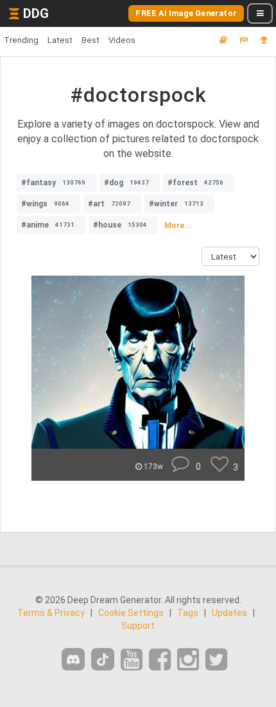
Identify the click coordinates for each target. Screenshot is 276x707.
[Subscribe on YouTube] (131, 660)
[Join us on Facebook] (160, 660)
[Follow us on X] (216, 660)
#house (120, 224)
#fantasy (53, 182)
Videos (121, 40)
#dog (126, 182)
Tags (187, 613)
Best (90, 40)
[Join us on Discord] (73, 659)
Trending (21, 40)
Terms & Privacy (51, 613)
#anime (47, 224)
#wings (45, 203)
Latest (60, 40)
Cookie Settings (131, 613)
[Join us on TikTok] (102, 659)
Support (138, 625)
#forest (195, 182)
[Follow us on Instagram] (188, 660)
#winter (176, 203)
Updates (229, 613)
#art (109, 203)
